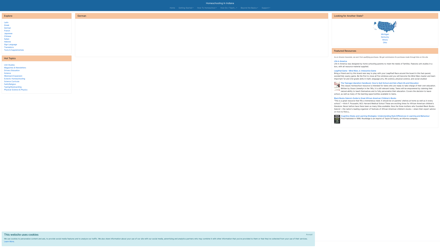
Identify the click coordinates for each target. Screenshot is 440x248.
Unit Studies (9, 65)
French (7, 31)
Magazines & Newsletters (15, 67)
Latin (6, 22)
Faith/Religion (10, 84)
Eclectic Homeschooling (14, 79)
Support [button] (265, 8)
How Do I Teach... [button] (228, 8)
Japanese (8, 33)
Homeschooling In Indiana (220, 3)
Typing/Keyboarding (13, 87)
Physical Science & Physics (15, 90)
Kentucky (385, 37)
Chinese (7, 36)
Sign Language (10, 44)
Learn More (9, 241)
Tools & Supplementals (14, 50)
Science (7, 73)
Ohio (385, 42)
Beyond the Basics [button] (249, 8)
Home (172, 8)
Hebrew (7, 42)
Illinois (385, 40)
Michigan (385, 34)
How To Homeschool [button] (206, 8)
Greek (6, 25)
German (7, 28)
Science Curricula (11, 81)
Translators (9, 47)
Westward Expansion (13, 76)
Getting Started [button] (185, 8)
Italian (6, 39)
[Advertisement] (146, 38)
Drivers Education (12, 70)
